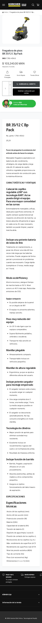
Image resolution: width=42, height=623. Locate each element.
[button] (3, 4)
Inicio (6, 12)
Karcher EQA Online (16, 618)
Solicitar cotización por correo (26, 92)
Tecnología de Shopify (30, 618)
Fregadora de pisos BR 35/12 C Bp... (22, 12)
